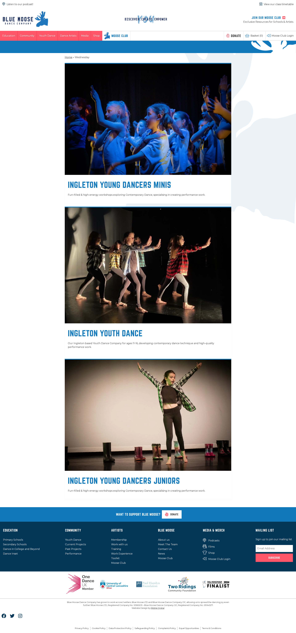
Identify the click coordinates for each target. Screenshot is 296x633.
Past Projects (73, 549)
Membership (119, 539)
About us (163, 539)
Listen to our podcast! (20, 4)
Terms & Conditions (211, 628)
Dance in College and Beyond (21, 549)
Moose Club (119, 36)
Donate (236, 36)
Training (116, 549)
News (161, 553)
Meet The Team (168, 544)
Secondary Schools (15, 544)
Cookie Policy (98, 628)
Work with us (119, 544)
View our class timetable (279, 4)
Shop (96, 35)
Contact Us (165, 549)
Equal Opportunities (189, 628)
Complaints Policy (167, 628)
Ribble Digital (157, 608)
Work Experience (122, 553)
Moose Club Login (283, 35)
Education (8, 35)
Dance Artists (68, 35)
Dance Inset (10, 553)
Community (27, 35)
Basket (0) (257, 35)
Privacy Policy (82, 628)
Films (211, 546)
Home (68, 57)
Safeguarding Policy (145, 628)
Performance (73, 553)
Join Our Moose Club (266, 17)
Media (84, 35)
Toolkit (115, 558)
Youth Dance (47, 35)
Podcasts (213, 540)
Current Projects (75, 544)
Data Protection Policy (120, 628)
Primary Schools (13, 539)
